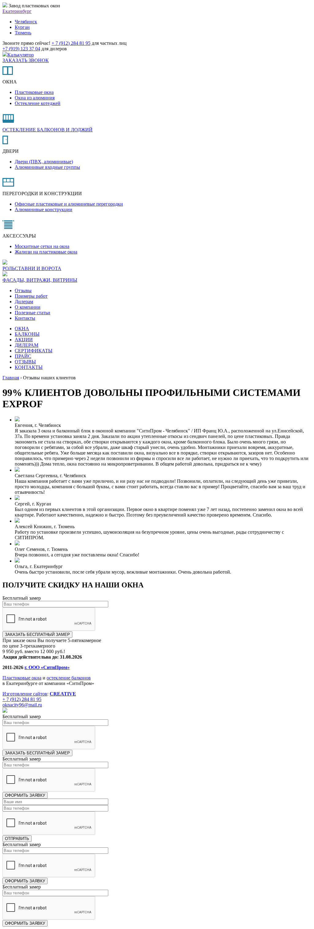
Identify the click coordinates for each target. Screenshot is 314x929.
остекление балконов (69, 677)
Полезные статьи (32, 312)
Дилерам (24, 301)
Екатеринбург (17, 11)
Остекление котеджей (37, 103)
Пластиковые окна (34, 92)
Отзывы (23, 290)
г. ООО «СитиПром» (47, 667)
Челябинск (26, 21)
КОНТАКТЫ (29, 367)
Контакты (25, 318)
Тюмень (23, 32)
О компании (27, 307)
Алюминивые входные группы (47, 167)
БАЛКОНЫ (27, 334)
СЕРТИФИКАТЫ (33, 350)
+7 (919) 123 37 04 (21, 48)
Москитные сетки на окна (42, 246)
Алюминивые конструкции (43, 209)
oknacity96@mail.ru (22, 704)
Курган (22, 27)
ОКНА (22, 328)
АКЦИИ (24, 339)
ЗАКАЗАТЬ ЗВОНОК (25, 60)
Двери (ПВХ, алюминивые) (44, 161)
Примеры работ (31, 296)
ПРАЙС (23, 356)
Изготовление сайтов (24, 693)
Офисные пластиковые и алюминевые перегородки (69, 204)
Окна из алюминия (35, 97)
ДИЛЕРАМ (26, 345)
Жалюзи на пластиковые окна (46, 251)
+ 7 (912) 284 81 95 (71, 43)
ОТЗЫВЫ (25, 361)
